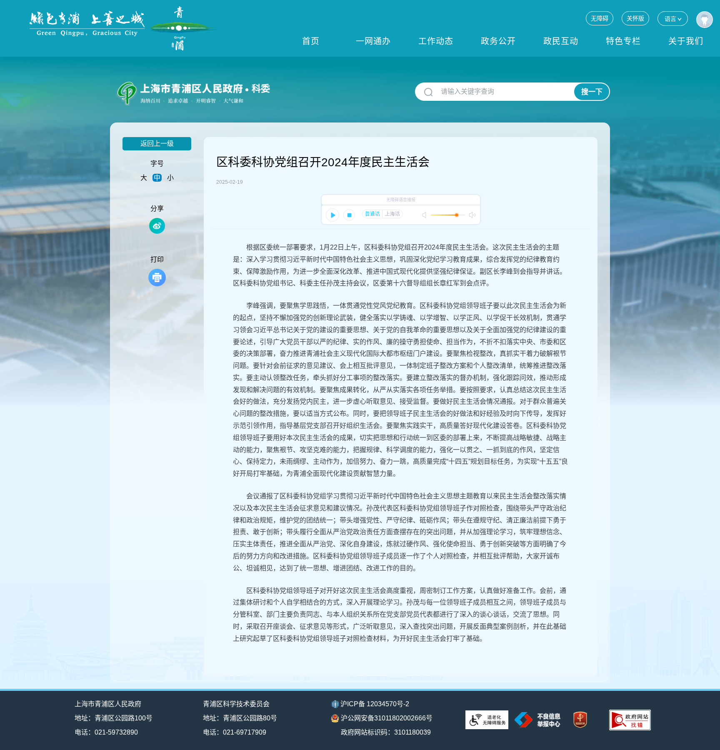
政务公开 (498, 41)
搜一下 (591, 92)
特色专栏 (623, 41)
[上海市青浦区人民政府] (123, 28)
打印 (157, 259)
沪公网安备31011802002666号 (386, 718)
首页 (311, 41)
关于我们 (685, 41)
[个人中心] (704, 19)
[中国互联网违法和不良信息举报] (537, 720)
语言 (670, 18)
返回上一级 (157, 143)
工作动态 (435, 41)
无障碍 (599, 18)
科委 (261, 88)
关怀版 (635, 18)
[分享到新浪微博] (157, 226)
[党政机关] (580, 720)
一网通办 (373, 41)
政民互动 (560, 41)
